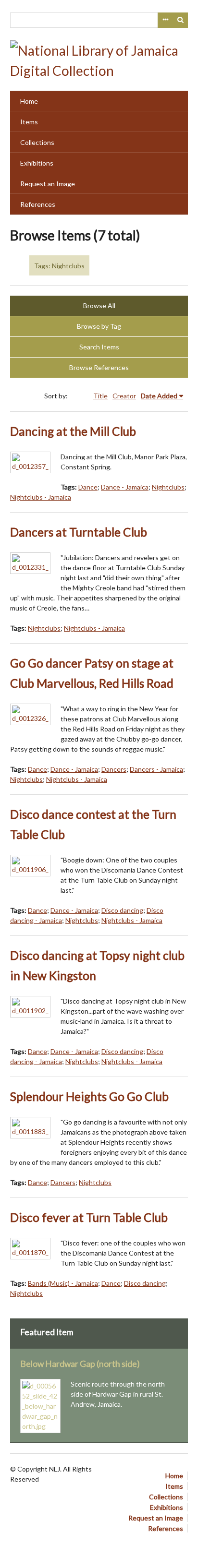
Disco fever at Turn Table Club (89, 1217)
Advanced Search (165, 20)
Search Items (99, 347)
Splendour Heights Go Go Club (89, 1096)
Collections (37, 142)
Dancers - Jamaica (156, 769)
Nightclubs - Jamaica (40, 497)
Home (29, 101)
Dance (88, 487)
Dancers (113, 769)
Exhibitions (36, 163)
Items (29, 122)
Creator (124, 396)
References (37, 204)
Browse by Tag (99, 326)
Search (180, 20)
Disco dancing (122, 910)
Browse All (99, 305)
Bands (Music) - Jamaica (63, 1283)
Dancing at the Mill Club (73, 431)
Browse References (99, 367)
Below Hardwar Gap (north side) (80, 1364)
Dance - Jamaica (124, 487)
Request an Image (47, 184)
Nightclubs (168, 487)
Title (100, 396)
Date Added (159, 396)
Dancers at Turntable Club (78, 532)
